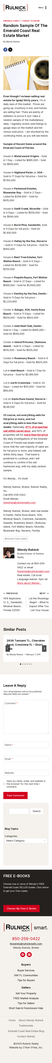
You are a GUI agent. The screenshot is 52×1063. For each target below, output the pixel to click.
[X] (10, 50)
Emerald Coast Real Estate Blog (26, 1031)
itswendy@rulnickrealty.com (19, 502)
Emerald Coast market (16, 539)
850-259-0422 (26, 938)
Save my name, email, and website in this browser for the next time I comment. (26, 784)
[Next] (44, 648)
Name (9, 744)
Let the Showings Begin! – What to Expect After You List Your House (39, 602)
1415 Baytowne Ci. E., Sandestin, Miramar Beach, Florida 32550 (13, 602)
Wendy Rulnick (13, 41)
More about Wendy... (29, 583)
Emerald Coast (11, 21)
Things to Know (31, 21)
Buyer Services (26, 970)
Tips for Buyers (26, 980)
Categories (11, 836)
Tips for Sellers (26, 1003)
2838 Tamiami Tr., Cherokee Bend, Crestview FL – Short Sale (26, 644)
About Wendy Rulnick (31, 1020)
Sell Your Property (26, 993)
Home (12, 1020)
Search (37, 811)
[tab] (20, 664)
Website (9, 773)
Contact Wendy (26, 1036)
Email (9, 758)
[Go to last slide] (8, 648)
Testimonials (26, 1025)
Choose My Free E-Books (21, 908)
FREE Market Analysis (26, 998)
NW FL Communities (26, 975)
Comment (11, 703)
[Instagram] (29, 954)
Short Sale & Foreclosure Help (26, 1008)
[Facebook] (5, 50)
